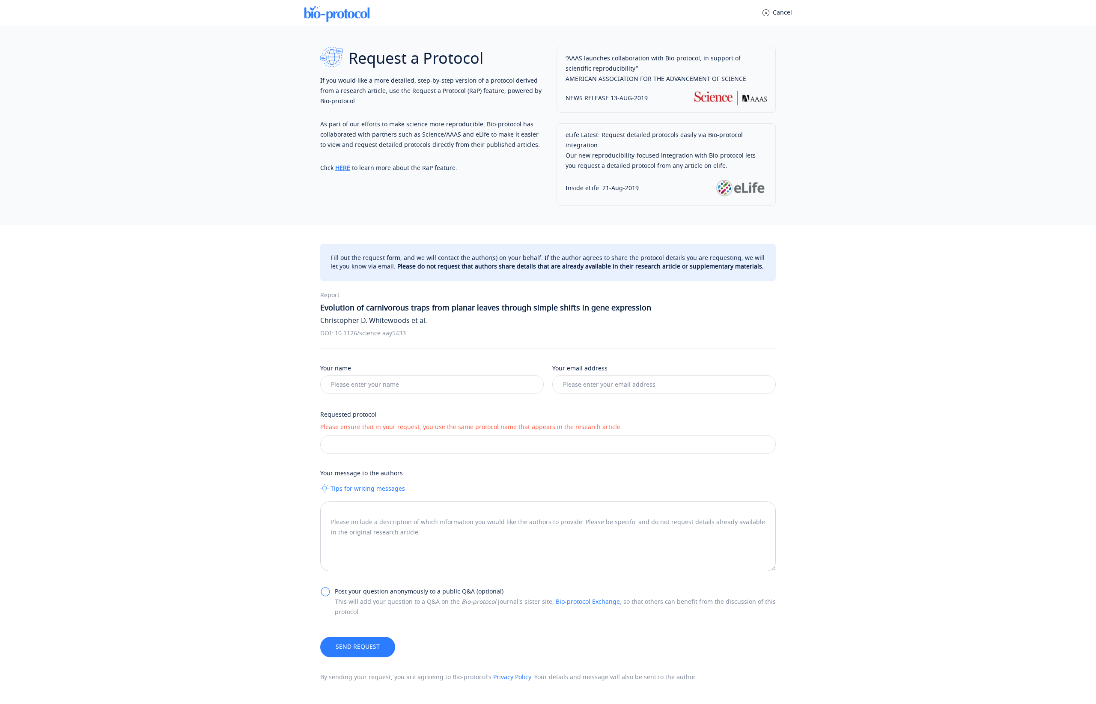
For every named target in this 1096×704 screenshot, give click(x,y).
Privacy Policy (512, 677)
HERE (342, 168)
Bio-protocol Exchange (588, 601)
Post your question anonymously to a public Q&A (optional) (419, 591)
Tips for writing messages (367, 488)
